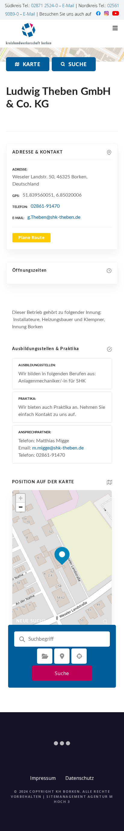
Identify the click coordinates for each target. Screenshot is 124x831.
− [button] (21, 507)
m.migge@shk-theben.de (58, 448)
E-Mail (68, 5)
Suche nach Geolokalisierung (79, 656)
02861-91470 (45, 206)
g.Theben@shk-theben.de (53, 217)
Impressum (43, 778)
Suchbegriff (22, 639)
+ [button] (21, 498)
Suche (62, 673)
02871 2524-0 (44, 5)
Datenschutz (79, 778)
